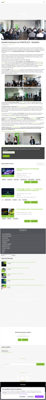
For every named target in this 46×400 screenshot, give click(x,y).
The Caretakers (36, 122)
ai (2, 199)
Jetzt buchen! (34, 182)
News (3, 252)
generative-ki (10, 179)
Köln (20, 339)
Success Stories (5, 240)
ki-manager (15, 199)
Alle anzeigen (40, 164)
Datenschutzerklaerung (23, 393)
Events (3, 250)
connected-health (32, 117)
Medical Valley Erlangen (23, 106)
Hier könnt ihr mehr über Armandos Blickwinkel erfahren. (13, 131)
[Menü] (44, 2)
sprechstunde (15, 218)
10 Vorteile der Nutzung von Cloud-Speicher (15, 273)
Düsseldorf (25, 339)
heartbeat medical (20, 118)
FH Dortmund (39, 64)
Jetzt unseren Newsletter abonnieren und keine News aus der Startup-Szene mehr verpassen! (21, 149)
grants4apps (9, 114)
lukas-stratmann (31, 179)
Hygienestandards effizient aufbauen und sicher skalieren (18, 267)
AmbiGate (35, 118)
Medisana (22, 102)
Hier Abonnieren (40, 364)
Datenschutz (19, 366)
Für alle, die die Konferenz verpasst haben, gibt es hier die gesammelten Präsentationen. (18, 145)
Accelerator (5, 238)
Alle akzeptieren (39, 396)
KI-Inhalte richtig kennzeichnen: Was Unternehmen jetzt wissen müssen (20, 279)
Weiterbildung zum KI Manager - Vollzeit (28, 169)
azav (19, 199)
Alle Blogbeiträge (6, 234)
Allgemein (13, 44)
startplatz (4, 179)
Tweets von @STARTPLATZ (6, 352)
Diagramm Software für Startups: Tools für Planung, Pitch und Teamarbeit (21, 262)
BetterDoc (14, 117)
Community (4, 242)
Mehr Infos (27, 182)
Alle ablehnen (22, 396)
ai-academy (38, 179)
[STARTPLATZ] (3, 2)
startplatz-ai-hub (23, 179)
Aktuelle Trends (6, 248)
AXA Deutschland (16, 69)
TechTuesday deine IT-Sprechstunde (29, 209)
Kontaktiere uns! (29, 321)
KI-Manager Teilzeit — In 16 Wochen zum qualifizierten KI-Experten (29, 189)
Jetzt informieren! (23, 304)
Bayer (2, 114)
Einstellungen (30, 396)
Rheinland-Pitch (6, 246)
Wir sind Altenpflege (15, 127)
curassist (7, 118)
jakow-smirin (16, 179)
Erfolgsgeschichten (7, 236)
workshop (9, 218)
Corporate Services (6, 244)
